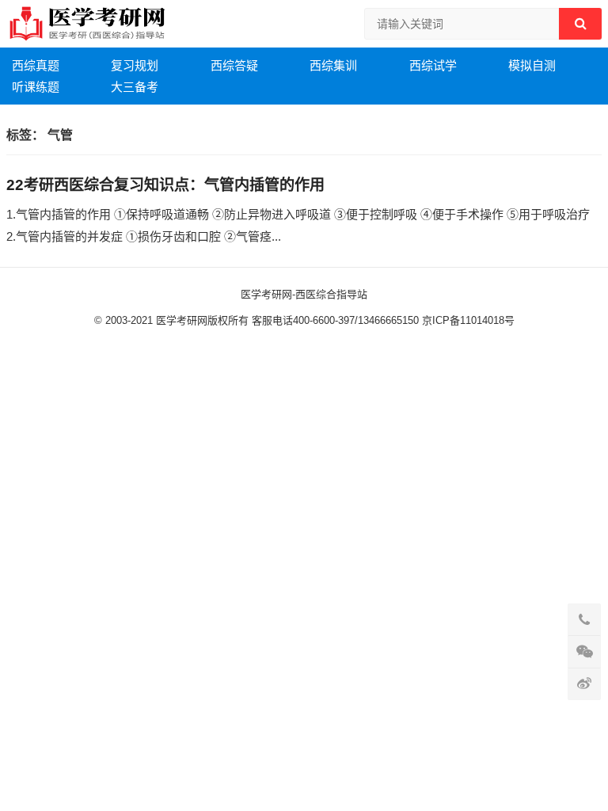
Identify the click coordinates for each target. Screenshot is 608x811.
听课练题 (35, 86)
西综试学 (433, 65)
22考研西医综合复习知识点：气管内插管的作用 (165, 185)
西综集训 (333, 65)
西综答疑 (234, 65)
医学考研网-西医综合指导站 (304, 294)
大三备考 (134, 86)
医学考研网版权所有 (202, 320)
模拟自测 (532, 65)
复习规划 (134, 65)
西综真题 (35, 65)
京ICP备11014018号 (467, 320)
